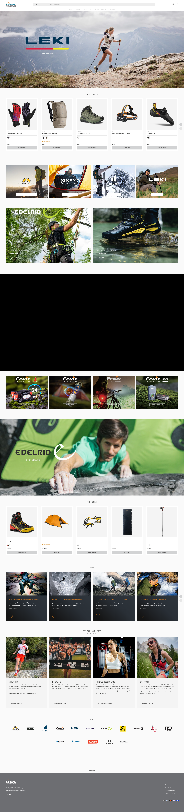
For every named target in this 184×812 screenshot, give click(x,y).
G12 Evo (79, 541)
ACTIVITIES (78, 10)
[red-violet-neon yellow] (8, 137)
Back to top (92, 770)
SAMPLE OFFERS (111, 10)
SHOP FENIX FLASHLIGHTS (157, 404)
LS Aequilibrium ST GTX (13, 541)
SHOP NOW (14, 257)
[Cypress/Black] (78, 137)
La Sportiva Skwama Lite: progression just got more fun (24, 599)
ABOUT (89, 10)
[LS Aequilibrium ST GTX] (22, 522)
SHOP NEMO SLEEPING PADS (70, 194)
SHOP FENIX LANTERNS (70, 404)
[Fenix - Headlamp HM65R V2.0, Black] (127, 114)
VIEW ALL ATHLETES (92, 633)
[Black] (148, 545)
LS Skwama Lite (151, 133)
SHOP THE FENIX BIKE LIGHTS (113, 404)
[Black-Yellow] (8, 545)
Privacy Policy (168, 787)
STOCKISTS (97, 10)
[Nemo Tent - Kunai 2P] (57, 522)
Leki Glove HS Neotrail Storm (14, 133)
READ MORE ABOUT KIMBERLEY (105, 703)
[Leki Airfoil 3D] (162, 522)
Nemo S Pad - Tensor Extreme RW (120, 541)
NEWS (85, 10)
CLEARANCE (103, 10)
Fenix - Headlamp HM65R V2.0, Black (121, 133)
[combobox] (94, 4)
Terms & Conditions (170, 790)
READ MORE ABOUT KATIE (147, 703)
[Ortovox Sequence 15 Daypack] (57, 114)
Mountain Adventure (12, 806)
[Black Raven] (43, 137)
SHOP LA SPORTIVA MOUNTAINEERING (26, 194)
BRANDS (70, 10)
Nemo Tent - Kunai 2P (47, 541)
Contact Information (170, 793)
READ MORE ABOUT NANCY (60, 703)
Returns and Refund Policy (171, 782)
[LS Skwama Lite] (162, 114)
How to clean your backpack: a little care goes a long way (111, 599)
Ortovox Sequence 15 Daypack (49, 133)
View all (92, 569)
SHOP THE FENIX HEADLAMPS (26, 404)
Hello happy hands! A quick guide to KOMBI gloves (153, 599)
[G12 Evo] (92, 522)
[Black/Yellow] (148, 137)
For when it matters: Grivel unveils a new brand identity (67, 599)
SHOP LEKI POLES (157, 194)
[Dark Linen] (46, 137)
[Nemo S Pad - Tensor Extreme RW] (127, 522)
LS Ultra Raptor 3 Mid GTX (83, 133)
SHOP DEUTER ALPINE (114, 194)
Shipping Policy (169, 784)
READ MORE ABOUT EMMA (16, 703)
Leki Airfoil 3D (150, 541)
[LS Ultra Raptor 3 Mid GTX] (92, 114)
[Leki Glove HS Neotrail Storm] (22, 114)
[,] (78, 545)
